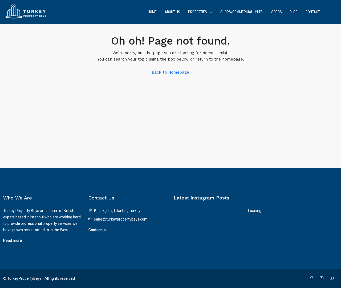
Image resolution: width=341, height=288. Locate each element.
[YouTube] (333, 278)
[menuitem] (329, 12)
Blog (294, 12)
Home (152, 12)
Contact (313, 12)
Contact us (97, 230)
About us (172, 12)
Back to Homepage (170, 72)
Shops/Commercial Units (241, 12)
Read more (12, 240)
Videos (276, 12)
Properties (197, 12)
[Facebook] (312, 278)
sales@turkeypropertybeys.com (121, 219)
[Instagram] (323, 278)
